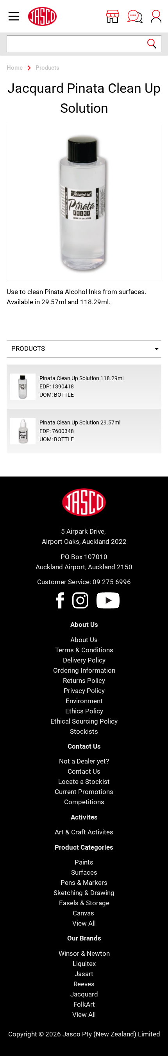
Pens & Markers (84, 882)
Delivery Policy (84, 660)
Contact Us (84, 771)
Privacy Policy (84, 691)
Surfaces (84, 872)
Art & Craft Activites (84, 832)
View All (84, 923)
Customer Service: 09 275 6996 (84, 582)
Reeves (84, 984)
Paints (84, 862)
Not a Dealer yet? (84, 761)
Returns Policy (84, 680)
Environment (84, 701)
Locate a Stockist (84, 781)
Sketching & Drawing (84, 893)
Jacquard (84, 994)
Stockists (84, 731)
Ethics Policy (84, 711)
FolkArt (84, 1004)
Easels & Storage (84, 903)
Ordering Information (84, 670)
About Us (84, 640)
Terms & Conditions (84, 650)
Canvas (83, 913)
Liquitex (84, 964)
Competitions (84, 802)
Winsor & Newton (84, 953)
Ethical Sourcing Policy (84, 721)
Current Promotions (84, 792)
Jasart (84, 974)
